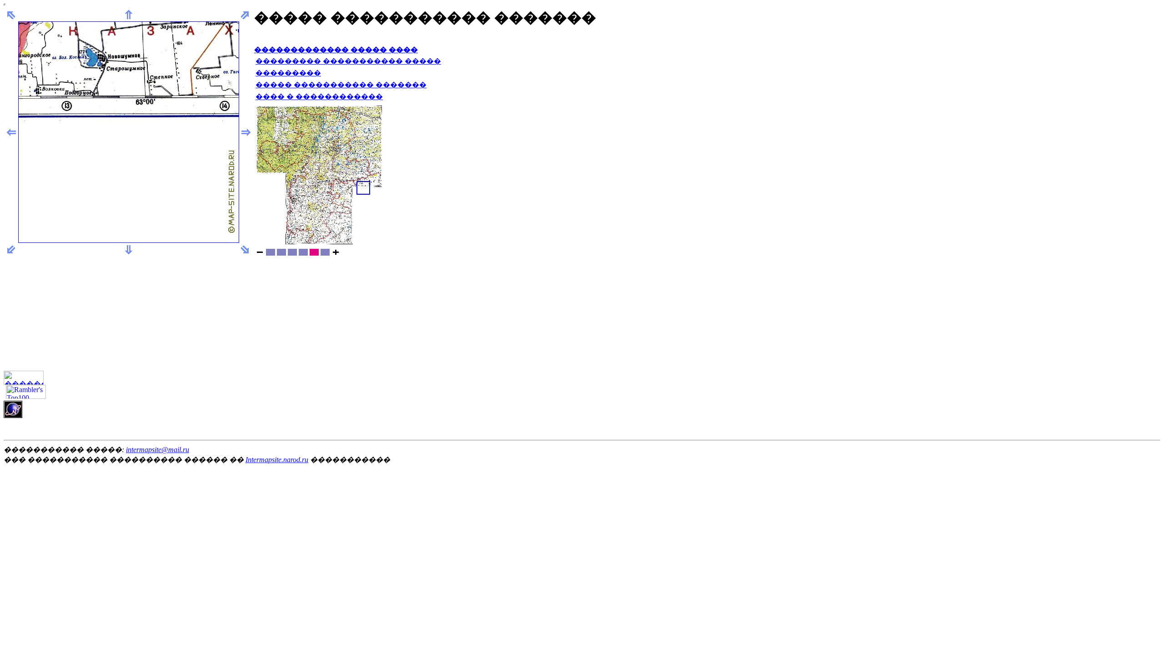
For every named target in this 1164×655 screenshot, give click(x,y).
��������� (288, 73)
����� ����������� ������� (341, 85)
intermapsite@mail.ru (157, 449)
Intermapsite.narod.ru (277, 460)
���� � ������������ (319, 97)
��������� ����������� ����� (348, 61)
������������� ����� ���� (336, 50)
